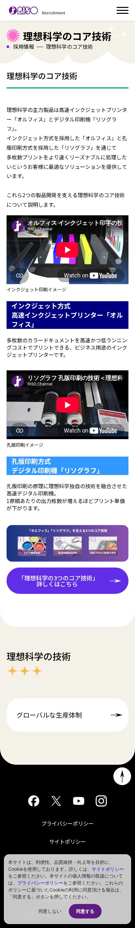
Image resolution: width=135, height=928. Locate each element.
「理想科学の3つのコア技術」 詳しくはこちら (59, 580)
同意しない (49, 911)
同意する (85, 911)
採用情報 (23, 46)
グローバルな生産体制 (49, 715)
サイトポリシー (67, 841)
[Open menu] (122, 10)
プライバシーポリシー (67, 823)
